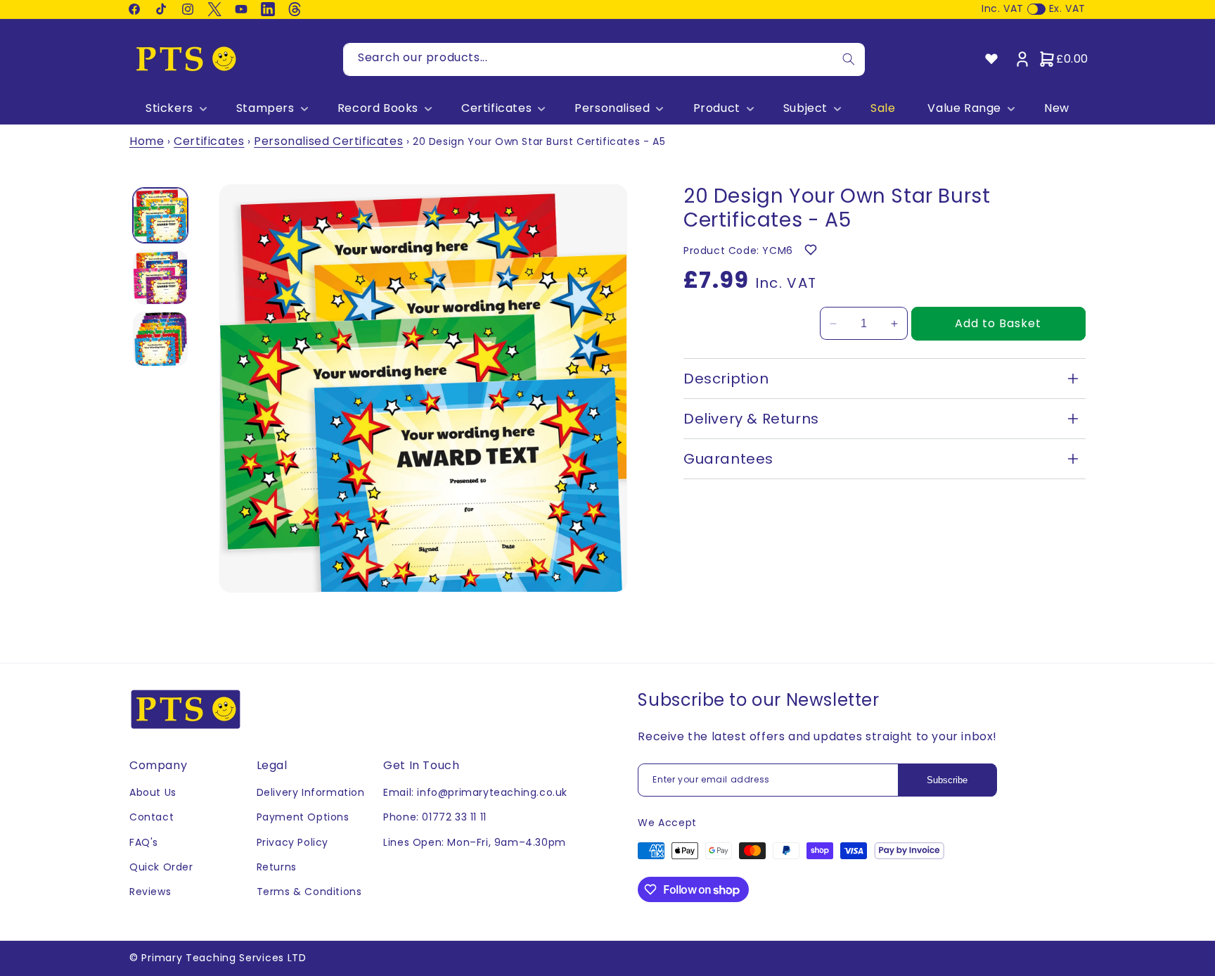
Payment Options (303, 817)
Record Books (378, 108)
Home (146, 141)
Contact (151, 817)
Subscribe (947, 780)
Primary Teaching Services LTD (223, 958)
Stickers (169, 108)
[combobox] (604, 59)
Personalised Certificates (328, 141)
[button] (174, 109)
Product (716, 108)
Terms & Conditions (309, 892)
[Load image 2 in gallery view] (160, 277)
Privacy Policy (292, 842)
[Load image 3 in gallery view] (160, 339)
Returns (277, 867)
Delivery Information (311, 792)
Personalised (612, 108)
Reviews (150, 892)
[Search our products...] (848, 59)
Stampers (265, 108)
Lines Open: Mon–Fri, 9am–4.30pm (474, 842)
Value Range (964, 108)
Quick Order (161, 867)
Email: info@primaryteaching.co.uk (475, 792)
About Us (152, 792)
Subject (805, 108)
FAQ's (143, 842)
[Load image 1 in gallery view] (160, 215)
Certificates (496, 108)
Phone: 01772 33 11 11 (435, 817)
